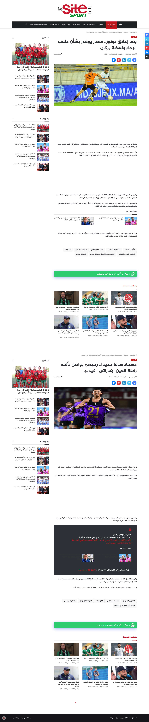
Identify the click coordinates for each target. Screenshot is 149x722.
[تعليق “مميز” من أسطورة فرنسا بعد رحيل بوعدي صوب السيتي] (43, 79)
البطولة (126, 32)
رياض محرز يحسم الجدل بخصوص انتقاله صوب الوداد (126, 308)
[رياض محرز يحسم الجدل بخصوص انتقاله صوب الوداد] (124, 298)
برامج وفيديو (66, 25)
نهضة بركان (80, 254)
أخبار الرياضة (129, 249)
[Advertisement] (95, 124)
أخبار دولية (101, 25)
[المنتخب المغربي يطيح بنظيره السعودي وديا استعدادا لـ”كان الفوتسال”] (43, 98)
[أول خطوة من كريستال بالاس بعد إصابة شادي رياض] (43, 108)
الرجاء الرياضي (80, 249)
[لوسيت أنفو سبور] (74, 10)
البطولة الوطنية (113, 249)
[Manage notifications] (4, 718)
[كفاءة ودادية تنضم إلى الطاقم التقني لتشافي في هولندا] (95, 322)
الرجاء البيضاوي (96, 249)
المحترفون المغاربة (88, 25)
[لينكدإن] (124, 60)
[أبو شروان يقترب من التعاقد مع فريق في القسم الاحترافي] (66, 298)
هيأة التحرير (16, 718)
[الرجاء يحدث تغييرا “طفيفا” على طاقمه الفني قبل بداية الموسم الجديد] (66, 322)
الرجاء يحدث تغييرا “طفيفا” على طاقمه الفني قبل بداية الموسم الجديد (68, 333)
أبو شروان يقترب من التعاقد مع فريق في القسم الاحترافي (67, 308)
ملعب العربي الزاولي (126, 254)
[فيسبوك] (134, 60)
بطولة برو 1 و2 (111, 25)
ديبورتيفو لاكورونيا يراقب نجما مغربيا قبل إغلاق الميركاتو (125, 332)
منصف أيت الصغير (130, 54)
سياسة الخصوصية (26, 718)
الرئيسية (132, 32)
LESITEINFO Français (37, 25)
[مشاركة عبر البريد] (147, 56)
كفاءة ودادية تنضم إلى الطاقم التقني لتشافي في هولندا (95, 332)
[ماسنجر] (114, 60)
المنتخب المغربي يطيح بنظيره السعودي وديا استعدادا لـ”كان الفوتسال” (25, 97)
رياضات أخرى (76, 25)
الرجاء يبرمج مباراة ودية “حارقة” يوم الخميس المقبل (111, 219)
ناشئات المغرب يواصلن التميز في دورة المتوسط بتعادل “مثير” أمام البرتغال (33, 69)
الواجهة (67, 249)
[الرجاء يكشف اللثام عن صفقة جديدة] (95, 298)
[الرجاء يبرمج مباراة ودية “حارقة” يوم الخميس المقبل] (131, 221)
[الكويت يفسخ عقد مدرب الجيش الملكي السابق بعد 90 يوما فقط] (87, 221)
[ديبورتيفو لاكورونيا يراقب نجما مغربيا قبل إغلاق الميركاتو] (124, 322)
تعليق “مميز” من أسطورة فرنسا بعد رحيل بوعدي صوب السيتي (25, 77)
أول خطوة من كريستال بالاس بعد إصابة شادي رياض (24, 106)
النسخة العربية (54, 25)
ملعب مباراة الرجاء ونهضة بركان (102, 254)
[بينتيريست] (119, 60)
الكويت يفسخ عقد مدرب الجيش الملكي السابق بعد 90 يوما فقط (67, 219)
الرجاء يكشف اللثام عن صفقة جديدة (96, 307)
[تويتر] (129, 60)
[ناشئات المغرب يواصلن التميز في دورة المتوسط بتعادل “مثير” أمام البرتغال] (43, 128)
